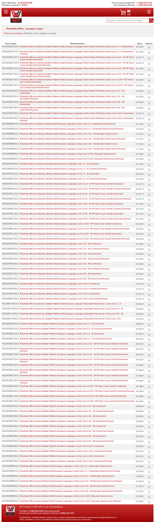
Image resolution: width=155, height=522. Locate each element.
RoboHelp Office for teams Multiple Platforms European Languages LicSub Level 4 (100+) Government (62, 456)
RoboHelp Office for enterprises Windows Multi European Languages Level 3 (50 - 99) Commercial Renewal (64, 269)
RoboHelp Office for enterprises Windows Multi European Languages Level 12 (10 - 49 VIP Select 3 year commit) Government (71, 194)
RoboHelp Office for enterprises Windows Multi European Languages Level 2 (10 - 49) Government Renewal (64, 259)
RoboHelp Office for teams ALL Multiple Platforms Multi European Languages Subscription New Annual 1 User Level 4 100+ (71, 319)
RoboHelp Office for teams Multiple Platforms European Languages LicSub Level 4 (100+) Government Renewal (66, 461)
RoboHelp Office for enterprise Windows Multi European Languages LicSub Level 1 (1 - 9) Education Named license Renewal (71, 129)
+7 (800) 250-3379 (66, 513)
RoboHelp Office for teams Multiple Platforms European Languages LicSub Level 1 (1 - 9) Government (62, 334)
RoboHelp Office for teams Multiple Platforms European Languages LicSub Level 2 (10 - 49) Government (63, 416)
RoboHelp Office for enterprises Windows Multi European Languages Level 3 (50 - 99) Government (60, 274)
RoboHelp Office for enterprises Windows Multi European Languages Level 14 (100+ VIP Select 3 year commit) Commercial (71, 224)
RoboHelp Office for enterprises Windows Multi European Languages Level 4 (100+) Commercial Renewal (63, 289)
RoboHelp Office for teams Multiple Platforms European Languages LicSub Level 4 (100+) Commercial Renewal (66, 451)
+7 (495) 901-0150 (35, 511)
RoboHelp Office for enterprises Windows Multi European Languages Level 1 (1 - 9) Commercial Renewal (63, 169)
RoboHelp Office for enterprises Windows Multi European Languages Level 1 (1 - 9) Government (59, 174)
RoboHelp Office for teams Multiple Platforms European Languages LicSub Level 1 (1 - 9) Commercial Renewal (66, 329)
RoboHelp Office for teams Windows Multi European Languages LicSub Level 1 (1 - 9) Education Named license (66, 466)
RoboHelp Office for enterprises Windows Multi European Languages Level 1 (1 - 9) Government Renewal (63, 179)
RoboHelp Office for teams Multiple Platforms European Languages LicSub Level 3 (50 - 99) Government (63, 436)
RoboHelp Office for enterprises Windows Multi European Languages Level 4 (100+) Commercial (60, 284)
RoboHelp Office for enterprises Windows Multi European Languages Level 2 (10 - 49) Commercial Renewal (64, 249)
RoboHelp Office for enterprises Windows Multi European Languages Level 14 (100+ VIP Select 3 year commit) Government (71, 234)
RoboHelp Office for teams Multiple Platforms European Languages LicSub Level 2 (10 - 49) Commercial (63, 406)
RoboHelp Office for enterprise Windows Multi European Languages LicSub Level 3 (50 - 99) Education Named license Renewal (72, 149)
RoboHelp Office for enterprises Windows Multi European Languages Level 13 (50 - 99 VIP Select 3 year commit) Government (71, 214)
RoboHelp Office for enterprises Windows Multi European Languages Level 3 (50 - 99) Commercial (60, 264)
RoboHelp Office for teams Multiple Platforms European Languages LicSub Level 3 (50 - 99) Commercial (63, 426)
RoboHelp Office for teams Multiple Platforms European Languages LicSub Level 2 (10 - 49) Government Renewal (67, 421)
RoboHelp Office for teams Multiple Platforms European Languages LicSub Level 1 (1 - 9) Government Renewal (66, 339)
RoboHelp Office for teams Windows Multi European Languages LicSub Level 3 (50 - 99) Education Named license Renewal (71, 491)
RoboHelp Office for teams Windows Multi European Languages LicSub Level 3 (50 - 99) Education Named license (67, 486)
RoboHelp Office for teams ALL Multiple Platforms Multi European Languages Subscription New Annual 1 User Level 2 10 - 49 (71, 309)
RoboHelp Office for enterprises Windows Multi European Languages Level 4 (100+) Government (60, 294)
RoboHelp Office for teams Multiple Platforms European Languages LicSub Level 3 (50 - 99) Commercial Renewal (67, 431)
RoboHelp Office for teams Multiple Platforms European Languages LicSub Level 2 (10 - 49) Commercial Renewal (67, 411)
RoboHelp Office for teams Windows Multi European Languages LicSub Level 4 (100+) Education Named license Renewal (70, 501)
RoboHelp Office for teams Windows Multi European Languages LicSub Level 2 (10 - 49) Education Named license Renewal (71, 481)
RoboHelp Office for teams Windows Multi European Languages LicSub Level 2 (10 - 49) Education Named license (67, 476)
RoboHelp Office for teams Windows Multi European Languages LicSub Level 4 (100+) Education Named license (66, 496)
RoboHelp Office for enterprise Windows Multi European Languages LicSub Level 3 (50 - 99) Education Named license (69, 144)
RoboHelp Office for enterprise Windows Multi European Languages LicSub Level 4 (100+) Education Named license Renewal (72, 159)
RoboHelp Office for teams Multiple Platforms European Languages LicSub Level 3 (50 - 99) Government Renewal (67, 441)
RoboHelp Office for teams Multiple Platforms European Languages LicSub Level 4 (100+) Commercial (62, 446)
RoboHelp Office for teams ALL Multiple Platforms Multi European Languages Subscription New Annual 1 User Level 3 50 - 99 (71, 314)
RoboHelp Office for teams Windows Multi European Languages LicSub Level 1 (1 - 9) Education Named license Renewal (70, 471)
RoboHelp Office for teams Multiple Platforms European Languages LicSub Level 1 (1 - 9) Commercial (62, 324)
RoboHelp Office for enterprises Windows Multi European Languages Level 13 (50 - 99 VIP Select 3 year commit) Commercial (71, 204)
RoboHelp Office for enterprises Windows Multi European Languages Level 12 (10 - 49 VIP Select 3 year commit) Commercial (71, 184)
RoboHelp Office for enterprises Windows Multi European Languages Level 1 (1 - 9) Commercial (59, 164)
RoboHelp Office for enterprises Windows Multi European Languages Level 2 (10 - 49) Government (60, 254)
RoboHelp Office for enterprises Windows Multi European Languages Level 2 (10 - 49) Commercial (60, 244)
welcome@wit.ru (56, 507)
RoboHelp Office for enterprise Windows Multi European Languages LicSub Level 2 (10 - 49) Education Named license (69, 134)
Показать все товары (13, 33)
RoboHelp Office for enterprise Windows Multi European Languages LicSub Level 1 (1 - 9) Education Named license (67, 124)
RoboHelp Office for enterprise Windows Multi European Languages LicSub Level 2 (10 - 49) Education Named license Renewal (72, 139)
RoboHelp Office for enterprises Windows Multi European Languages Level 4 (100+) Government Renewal (64, 299)
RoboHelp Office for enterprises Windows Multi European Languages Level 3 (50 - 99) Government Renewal (64, 279)
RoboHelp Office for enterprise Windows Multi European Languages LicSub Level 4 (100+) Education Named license (68, 154)
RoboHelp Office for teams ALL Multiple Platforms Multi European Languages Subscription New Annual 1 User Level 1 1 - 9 (70, 304)
